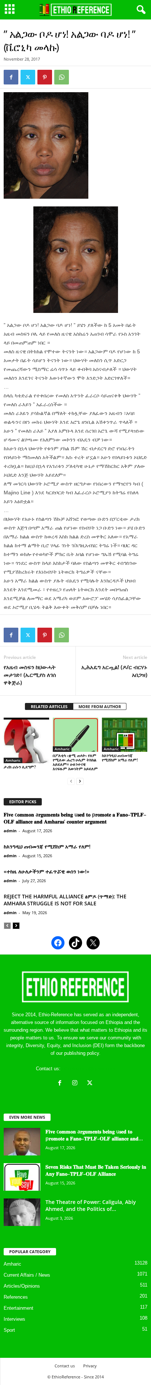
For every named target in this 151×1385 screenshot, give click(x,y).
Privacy (90, 1365)
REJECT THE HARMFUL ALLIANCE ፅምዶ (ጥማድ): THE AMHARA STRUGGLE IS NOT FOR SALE (65, 900)
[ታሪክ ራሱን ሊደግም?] (26, 740)
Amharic (13, 760)
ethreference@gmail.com (88, 1068)
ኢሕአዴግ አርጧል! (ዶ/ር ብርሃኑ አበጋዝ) (114, 670)
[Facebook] (11, 77)
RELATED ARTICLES (49, 706)
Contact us (65, 1365)
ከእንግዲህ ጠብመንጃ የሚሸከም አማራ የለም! (120, 757)
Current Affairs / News (27, 1275)
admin (10, 830)
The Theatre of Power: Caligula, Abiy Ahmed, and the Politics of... (90, 1205)
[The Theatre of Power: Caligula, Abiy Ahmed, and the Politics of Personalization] (22, 1212)
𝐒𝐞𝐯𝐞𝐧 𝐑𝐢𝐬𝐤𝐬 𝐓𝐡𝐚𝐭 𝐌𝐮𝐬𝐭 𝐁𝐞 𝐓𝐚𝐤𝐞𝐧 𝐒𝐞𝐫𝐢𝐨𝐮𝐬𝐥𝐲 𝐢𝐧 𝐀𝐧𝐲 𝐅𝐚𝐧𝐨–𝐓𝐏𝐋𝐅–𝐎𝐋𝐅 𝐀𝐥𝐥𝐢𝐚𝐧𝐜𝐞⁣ (95, 1170)
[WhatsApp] (61, 77)
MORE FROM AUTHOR (99, 706)
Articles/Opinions (22, 1286)
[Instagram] (76, 1083)
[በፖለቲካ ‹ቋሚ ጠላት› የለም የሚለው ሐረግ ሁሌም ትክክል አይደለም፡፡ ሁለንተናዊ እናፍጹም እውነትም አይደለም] (75, 735)
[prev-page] (71, 781)
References (16, 1297)
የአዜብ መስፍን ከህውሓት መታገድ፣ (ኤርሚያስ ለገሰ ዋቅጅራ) (30, 674)
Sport (9, 1330)
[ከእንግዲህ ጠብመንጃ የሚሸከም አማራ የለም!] (124, 735)
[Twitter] (28, 77)
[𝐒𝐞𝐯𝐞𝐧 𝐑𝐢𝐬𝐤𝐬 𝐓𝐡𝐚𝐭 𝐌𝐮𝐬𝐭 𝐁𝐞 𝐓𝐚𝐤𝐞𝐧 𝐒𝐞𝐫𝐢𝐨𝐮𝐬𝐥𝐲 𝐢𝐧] (22, 1177)
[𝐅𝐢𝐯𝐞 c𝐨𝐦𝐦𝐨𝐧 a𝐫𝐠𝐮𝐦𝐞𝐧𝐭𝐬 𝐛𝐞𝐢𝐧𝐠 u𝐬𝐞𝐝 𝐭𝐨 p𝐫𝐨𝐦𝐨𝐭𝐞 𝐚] (22, 1141)
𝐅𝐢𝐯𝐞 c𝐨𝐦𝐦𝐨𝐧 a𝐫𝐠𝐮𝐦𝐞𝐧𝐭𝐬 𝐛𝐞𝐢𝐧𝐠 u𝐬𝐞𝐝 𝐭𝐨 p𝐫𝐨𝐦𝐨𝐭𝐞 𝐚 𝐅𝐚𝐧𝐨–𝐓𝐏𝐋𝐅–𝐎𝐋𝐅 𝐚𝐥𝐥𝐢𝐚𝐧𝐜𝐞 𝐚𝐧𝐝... (94, 1135)
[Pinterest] (44, 77)
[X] (90, 1083)
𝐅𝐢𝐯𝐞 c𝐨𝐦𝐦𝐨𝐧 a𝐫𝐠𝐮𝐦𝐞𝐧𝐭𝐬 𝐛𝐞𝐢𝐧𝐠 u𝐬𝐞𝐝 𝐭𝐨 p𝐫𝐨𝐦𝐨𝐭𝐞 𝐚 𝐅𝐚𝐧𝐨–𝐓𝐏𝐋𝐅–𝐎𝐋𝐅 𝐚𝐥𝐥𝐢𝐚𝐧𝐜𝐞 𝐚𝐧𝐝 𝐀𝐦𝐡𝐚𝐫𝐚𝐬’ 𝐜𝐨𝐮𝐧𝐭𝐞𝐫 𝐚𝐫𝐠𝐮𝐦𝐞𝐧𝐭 (75, 818)
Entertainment (18, 1308)
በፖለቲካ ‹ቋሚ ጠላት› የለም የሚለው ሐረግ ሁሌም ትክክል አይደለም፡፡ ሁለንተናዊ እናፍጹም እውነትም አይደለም (75, 762)
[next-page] (80, 781)
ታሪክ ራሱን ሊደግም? (20, 766)
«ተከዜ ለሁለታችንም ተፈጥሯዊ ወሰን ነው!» (46, 871)
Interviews (14, 1319)
